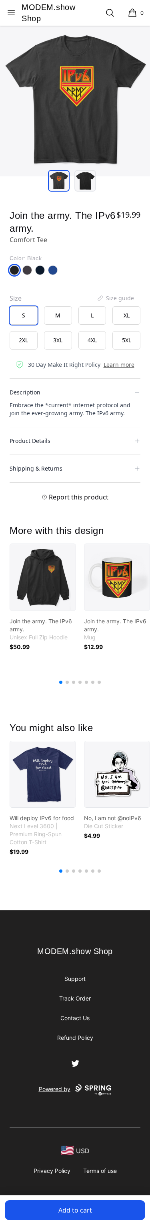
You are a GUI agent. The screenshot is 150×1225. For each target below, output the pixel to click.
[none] (115, 298)
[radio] (24, 315)
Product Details (30, 441)
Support (75, 978)
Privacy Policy (52, 1170)
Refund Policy (75, 1037)
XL (127, 315)
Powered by (54, 1089)
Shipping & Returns (36, 468)
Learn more (119, 364)
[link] (43, 577)
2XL (23, 340)
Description (25, 392)
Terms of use (100, 1170)
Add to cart (75, 1210)
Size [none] (16, 298)
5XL (126, 340)
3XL (57, 340)
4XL (92, 340)
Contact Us (75, 1018)
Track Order (75, 998)
